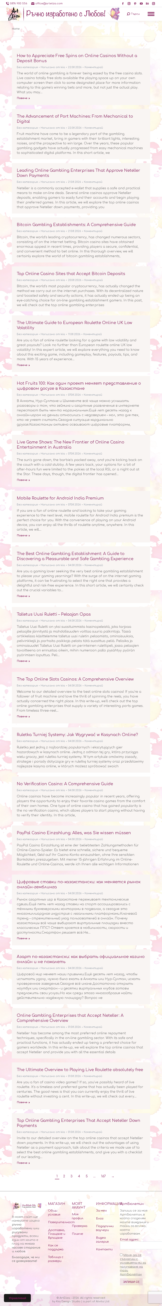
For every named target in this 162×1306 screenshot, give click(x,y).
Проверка (79, 1226)
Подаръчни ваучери (105, 1228)
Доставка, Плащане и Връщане (56, 1233)
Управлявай (17, 1298)
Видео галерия (102, 1239)
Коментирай (94, 67)
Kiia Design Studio (68, 1301)
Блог (100, 1218)
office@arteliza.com (49, 3)
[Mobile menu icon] (151, 14)
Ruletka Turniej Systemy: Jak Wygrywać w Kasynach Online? (77, 734)
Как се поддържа (55, 1247)
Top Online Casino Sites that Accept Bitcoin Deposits (71, 274)
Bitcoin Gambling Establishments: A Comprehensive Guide (76, 225)
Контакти (104, 1249)
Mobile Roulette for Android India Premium (60, 498)
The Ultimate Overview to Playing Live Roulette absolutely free (80, 1070)
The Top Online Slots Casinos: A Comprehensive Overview (75, 679)
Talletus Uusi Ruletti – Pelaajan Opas (54, 614)
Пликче (77, 1234)
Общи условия (54, 1212)
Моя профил (77, 1216)
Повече (22, 98)
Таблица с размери (55, 1259)
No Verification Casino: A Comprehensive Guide (65, 784)
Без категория (27, 67)
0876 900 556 (18, 3)
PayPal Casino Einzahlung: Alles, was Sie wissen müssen (74, 833)
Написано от (53, 67)
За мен (101, 1210)
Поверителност (61, 1222)
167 (103, 1176)
